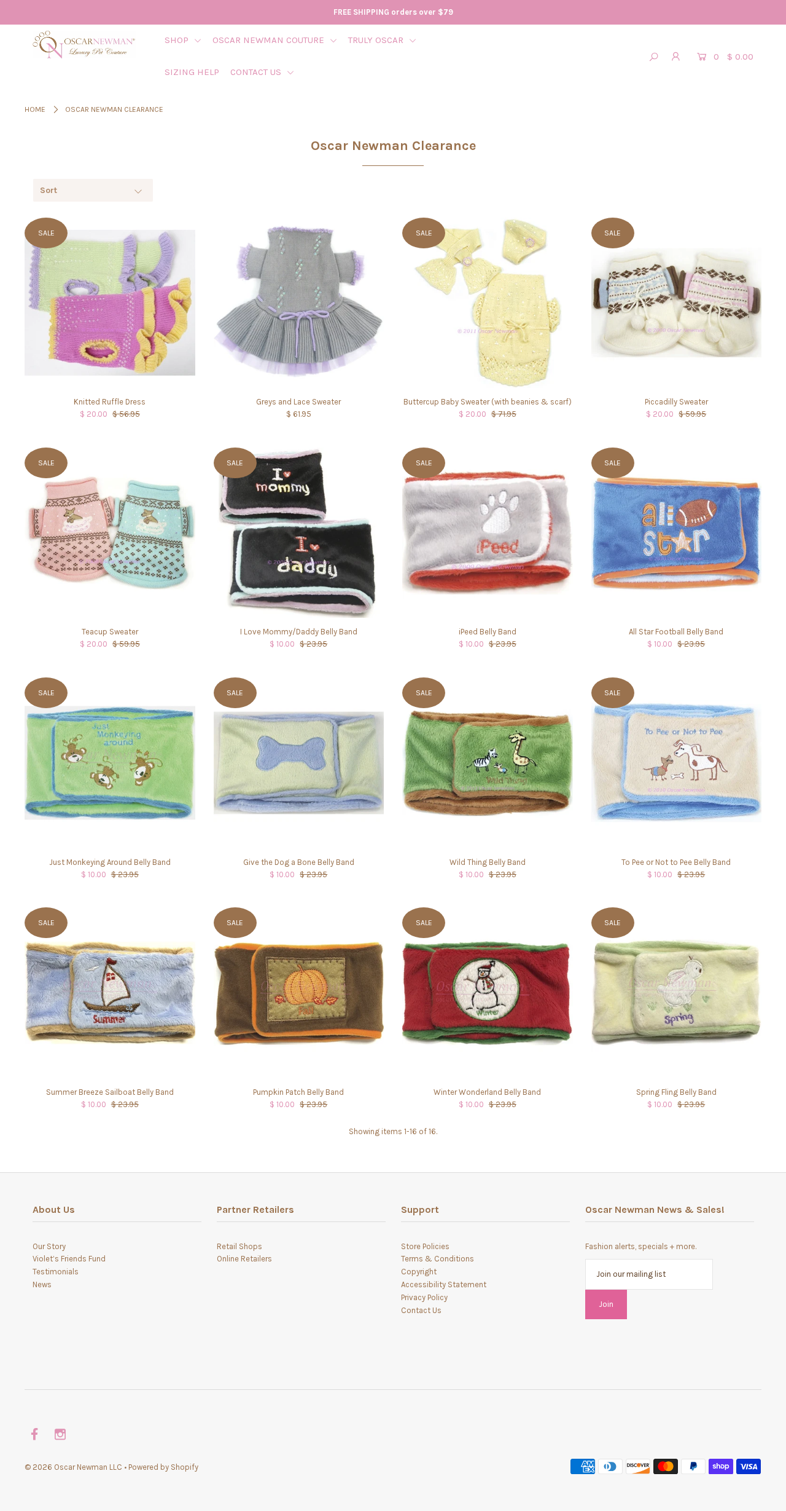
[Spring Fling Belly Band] (676, 992)
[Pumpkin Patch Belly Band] (299, 992)
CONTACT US (257, 71)
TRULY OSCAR (377, 39)
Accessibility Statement (443, 1284)
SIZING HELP (192, 71)
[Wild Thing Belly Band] (487, 762)
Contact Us (421, 1310)
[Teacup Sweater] (110, 533)
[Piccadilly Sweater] (676, 303)
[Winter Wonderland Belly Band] (487, 992)
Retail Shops (239, 1246)
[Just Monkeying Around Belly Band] (110, 762)
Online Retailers (244, 1258)
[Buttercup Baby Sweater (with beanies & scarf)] (487, 303)
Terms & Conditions (437, 1258)
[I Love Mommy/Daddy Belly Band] (299, 533)
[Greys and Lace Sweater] (299, 303)
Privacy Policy (424, 1297)
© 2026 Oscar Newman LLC (73, 1467)
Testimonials (56, 1271)
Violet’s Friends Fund (69, 1258)
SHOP (178, 39)
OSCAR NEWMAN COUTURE (269, 39)
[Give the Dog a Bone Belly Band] (299, 762)
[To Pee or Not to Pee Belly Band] (676, 762)
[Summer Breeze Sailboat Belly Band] (110, 992)
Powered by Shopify (163, 1467)
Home (35, 109)
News (42, 1284)
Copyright (419, 1271)
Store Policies (425, 1246)
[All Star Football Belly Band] (676, 533)
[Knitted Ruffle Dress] (110, 303)
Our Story (49, 1246)
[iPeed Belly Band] (487, 533)
